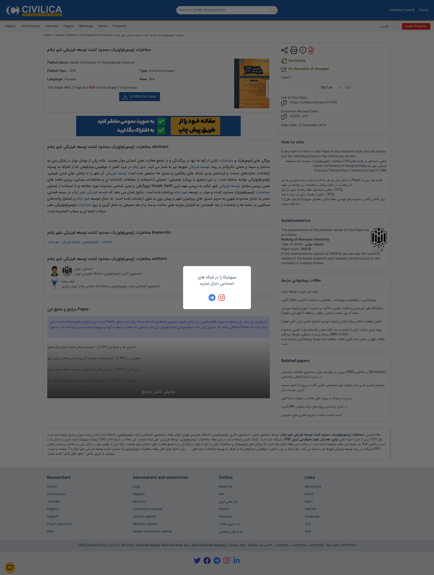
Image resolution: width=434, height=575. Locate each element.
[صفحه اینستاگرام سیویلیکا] (222, 297)
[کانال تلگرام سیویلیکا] (212, 297)
